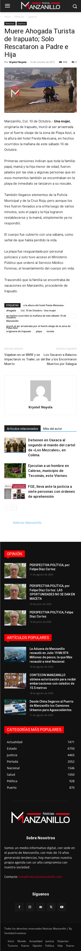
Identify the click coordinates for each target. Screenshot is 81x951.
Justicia (33, 16)
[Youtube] (61, 907)
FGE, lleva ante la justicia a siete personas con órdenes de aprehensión (51, 491)
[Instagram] (30, 907)
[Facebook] (19, 907)
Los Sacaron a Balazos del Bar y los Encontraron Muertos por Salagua (59, 359)
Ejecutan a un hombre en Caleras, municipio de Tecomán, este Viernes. (48, 470)
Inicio (7, 16)
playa (39, 331)
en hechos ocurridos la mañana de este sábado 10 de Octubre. (36, 316)
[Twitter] (51, 907)
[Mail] (40, 907)
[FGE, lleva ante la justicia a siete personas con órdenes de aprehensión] (15, 491)
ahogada (11, 310)
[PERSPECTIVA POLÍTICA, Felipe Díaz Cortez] (15, 618)
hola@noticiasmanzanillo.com (40, 877)
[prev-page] (7, 507)
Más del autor (52, 428)
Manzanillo (12, 320)
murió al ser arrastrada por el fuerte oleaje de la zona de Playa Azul (38, 326)
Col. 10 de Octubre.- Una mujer (38, 310)
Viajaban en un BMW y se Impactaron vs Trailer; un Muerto (22, 359)
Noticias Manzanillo (27, 523)
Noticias (19, 16)
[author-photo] (40, 401)
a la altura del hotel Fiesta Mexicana (43, 305)
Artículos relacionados (22, 428)
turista (50, 331)
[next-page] (14, 507)
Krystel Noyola (18, 62)
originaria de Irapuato (18, 331)
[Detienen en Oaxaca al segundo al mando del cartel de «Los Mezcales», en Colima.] (15, 445)
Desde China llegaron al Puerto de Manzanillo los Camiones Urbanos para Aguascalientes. (51, 706)
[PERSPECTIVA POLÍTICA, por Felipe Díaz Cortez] (15, 570)
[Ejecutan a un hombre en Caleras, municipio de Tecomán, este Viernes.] (15, 470)
